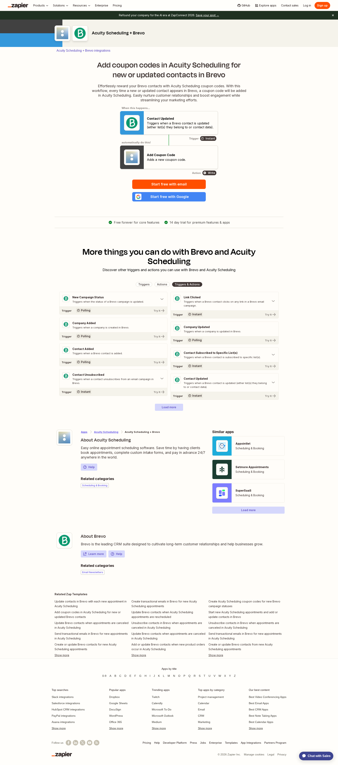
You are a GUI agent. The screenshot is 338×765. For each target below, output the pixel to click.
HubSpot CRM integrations (68, 709)
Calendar (203, 703)
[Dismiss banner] (333, 15)
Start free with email (169, 184)
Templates (231, 742)
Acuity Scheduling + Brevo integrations (83, 50)
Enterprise (215, 742)
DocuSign (115, 709)
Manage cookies (254, 754)
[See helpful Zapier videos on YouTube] (89, 742)
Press (193, 742)
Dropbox (114, 696)
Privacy (281, 754)
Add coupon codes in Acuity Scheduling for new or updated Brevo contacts (88, 614)
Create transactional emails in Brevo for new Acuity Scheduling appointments (164, 604)
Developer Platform (175, 742)
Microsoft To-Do (161, 709)
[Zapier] (18, 5)
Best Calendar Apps (261, 722)
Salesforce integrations (66, 703)
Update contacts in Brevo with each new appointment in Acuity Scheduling (91, 604)
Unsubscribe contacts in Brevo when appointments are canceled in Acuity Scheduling (166, 625)
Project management (211, 696)
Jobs (203, 742)
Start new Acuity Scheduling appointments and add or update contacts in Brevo (243, 614)
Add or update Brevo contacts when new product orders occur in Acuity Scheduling (168, 647)
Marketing (204, 722)
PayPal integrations (64, 715)
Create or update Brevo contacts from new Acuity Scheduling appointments (241, 647)
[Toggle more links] (92, 655)
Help (91, 467)
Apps (84, 431)
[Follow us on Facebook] (68, 742)
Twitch (156, 696)
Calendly (157, 703)
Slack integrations (63, 696)
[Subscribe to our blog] (96, 742)
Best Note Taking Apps (263, 715)
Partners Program (275, 742)
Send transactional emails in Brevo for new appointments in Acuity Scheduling (91, 636)
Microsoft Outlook (162, 715)
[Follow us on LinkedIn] (75, 742)
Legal (270, 754)
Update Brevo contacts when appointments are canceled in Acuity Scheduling (92, 625)
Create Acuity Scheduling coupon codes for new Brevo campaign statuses (244, 604)
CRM (201, 715)
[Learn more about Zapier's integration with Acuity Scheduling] (64, 438)
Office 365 (115, 722)
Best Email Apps (259, 703)
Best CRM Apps (258, 709)
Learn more (96, 554)
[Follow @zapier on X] (82, 742)
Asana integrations (63, 722)
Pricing (147, 742)
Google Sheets (118, 703)
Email (201, 709)
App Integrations (251, 742)
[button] (169, 196)
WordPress (116, 715)
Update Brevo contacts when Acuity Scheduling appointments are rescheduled (162, 614)
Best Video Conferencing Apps (267, 696)
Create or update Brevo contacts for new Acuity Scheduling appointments (86, 647)
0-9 (104, 675)
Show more (59, 728)
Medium (157, 722)
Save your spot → (207, 15)
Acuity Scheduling (106, 431)
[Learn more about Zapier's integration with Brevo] (64, 540)
